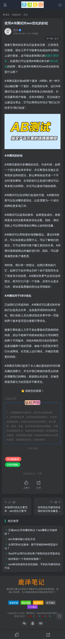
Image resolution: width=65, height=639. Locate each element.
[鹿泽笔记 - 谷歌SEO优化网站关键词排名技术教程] (32, 581)
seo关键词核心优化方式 (21, 539)
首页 (7, 14)
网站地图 (26, 602)
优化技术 (16, 14)
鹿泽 (15, 30)
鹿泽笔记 (30, 613)
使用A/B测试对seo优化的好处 (26, 23)
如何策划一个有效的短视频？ (24, 558)
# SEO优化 (12, 464)
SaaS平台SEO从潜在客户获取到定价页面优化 (34, 553)
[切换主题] (59, 616)
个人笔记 (32, 606)
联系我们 (38, 602)
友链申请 (13, 602)
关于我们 (50, 602)
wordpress (44, 613)
